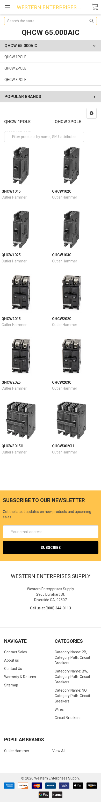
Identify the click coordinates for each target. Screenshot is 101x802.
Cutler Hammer (16, 751)
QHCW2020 (61, 319)
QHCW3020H (63, 446)
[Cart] (95, 7)
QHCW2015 (11, 319)
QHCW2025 (11, 382)
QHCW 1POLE (15, 57)
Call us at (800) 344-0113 (50, 608)
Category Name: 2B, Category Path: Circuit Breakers (72, 657)
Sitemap (11, 685)
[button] (91, 113)
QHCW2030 (61, 382)
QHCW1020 (61, 191)
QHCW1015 (11, 191)
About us (11, 660)
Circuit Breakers (68, 718)
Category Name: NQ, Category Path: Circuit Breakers (72, 695)
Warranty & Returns (20, 677)
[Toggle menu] (7, 7)
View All (58, 751)
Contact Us (13, 669)
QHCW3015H (12, 446)
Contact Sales (15, 652)
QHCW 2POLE (15, 68)
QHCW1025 (11, 255)
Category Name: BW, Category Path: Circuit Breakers (72, 676)
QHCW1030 (61, 255)
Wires (59, 709)
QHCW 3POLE (15, 80)
